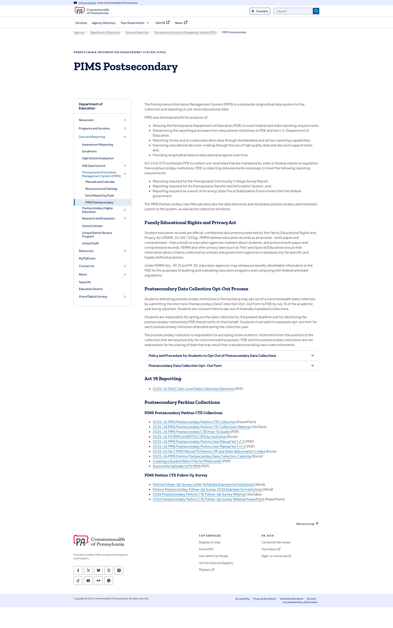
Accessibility (242, 598)
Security (311, 598)
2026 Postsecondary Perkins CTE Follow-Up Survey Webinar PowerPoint (208, 499)
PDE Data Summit (94, 165)
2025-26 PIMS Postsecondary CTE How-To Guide (191, 431)
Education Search (91, 289)
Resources (86, 251)
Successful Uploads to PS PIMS (176, 466)
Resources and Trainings (101, 188)
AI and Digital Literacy (93, 296)
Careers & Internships (276, 542)
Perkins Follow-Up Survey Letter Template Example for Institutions (203, 484)
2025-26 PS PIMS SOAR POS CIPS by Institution (189, 436)
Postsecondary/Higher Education (97, 209)
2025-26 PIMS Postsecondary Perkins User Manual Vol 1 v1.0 (199, 441)
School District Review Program (97, 234)
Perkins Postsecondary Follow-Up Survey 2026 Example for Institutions (207, 489)
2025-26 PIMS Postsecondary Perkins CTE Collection (194, 422)
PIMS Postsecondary (99, 202)
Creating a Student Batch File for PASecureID (187, 461)
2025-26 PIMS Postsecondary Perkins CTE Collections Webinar (202, 427)
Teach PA (85, 282)
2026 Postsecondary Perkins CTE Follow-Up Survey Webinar (199, 494)
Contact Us (86, 266)
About (83, 274)
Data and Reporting (92, 136)
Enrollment (89, 151)
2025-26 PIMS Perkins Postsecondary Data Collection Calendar (202, 456)
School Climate (92, 226)
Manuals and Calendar (100, 181)
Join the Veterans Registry (216, 563)
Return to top (305, 524)
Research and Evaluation (98, 218)
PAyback (205, 569)
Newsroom (86, 120)
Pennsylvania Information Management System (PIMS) (101, 174)
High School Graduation (98, 158)
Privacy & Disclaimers (264, 598)
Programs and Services (94, 128)
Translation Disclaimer (291, 598)
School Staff (90, 243)
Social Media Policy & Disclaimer (300, 602)
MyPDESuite (87, 258)
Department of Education (91, 106)
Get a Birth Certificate (213, 556)
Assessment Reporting (97, 144)
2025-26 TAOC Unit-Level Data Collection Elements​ (193, 388)
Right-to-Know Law (275, 556)
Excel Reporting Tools (99, 195)
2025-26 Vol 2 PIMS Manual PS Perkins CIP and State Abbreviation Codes (209, 451)
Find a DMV (206, 549)
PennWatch (269, 549)
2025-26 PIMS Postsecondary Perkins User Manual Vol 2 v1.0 (199, 446)
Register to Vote (209, 542)
